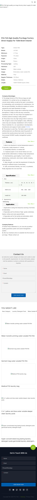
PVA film (28, 127)
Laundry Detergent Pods (19, 311)
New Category (6, 311)
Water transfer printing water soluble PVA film (18, 336)
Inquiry (6, 88)
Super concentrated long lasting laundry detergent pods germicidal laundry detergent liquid (17, 440)
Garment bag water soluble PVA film (14, 361)
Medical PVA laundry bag (10, 386)
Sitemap (22, 496)
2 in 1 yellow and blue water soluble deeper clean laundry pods (17, 412)
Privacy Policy (30, 496)
